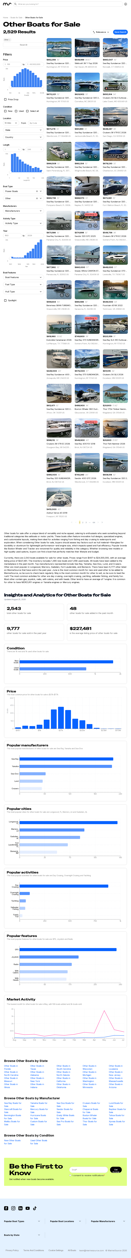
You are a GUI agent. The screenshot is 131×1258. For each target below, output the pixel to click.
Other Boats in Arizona (116, 1086)
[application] (65, 667)
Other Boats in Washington (89, 1079)
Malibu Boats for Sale (12, 1123)
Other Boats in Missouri (11, 1079)
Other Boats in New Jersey (116, 1073)
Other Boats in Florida (11, 1067)
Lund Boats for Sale (116, 1104)
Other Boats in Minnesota (89, 1086)
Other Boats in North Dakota (63, 1073)
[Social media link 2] (13, 1208)
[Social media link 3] (20, 1208)
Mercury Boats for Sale (39, 1111)
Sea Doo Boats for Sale (65, 1104)
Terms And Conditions (33, 1250)
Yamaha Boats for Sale (38, 1104)
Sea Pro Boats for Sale (65, 1123)
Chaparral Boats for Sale (90, 1111)
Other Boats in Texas (37, 1067)
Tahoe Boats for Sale (116, 1117)
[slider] (10, 87)
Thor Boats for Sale (90, 1123)
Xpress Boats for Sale (117, 1123)
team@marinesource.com (91, 1250)
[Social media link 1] (6, 1208)
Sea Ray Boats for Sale (12, 1104)
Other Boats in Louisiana (116, 1067)
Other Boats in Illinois (11, 1086)
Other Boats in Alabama (37, 1073)
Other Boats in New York (37, 1079)
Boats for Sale (16, 17)
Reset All (23, 45)
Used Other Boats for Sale (38, 1142)
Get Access (115, 1170)
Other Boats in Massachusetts (116, 1079)
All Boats (72, 1250)
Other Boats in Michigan (89, 1073)
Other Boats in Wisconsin (89, 1067)
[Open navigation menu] (125, 4)
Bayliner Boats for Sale (117, 1111)
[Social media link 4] (28, 1208)
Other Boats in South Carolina (64, 1067)
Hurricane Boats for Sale (38, 1117)
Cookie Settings (55, 1250)
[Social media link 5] (35, 1208)
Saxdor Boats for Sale (65, 1111)
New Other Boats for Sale (12, 1142)
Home (5, 17)
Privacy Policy (12, 1250)
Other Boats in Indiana (37, 1086)
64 (94, 522)
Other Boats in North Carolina (11, 1073)
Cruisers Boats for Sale (91, 1104)
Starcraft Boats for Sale (13, 1111)
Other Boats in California (63, 1079)
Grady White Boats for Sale (65, 1117)
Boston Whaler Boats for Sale (90, 1117)
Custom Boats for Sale (38, 1123)
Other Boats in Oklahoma (63, 1086)
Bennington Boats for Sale (12, 1117)
